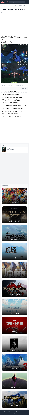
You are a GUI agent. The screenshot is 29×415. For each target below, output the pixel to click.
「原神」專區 (24, 88)
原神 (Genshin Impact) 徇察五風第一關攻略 (12, 97)
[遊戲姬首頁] (1, 6)
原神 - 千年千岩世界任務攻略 (9, 91)
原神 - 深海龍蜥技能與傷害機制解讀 (10, 103)
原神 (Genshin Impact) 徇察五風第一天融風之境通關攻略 (14, 105)
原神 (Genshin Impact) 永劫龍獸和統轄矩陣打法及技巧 (14, 108)
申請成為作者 (14, 413)
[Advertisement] (14, 24)
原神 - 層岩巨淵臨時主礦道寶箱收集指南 (12, 111)
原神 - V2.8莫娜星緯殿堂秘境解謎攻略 (11, 114)
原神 (7, 5)
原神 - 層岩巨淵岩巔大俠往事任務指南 (11, 100)
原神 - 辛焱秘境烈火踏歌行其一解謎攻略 (12, 116)
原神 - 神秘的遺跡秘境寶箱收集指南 (10, 94)
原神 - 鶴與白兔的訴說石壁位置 (18, 5)
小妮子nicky (10, 148)
